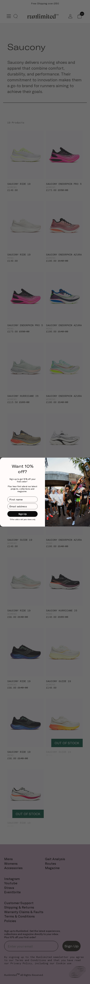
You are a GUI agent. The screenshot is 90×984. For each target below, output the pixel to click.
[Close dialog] (87, 460)
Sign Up (22, 514)
